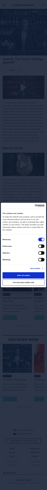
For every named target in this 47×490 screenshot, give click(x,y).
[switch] (41, 246)
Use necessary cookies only (23, 282)
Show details (35, 268)
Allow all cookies (23, 275)
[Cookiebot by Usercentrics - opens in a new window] (34, 205)
